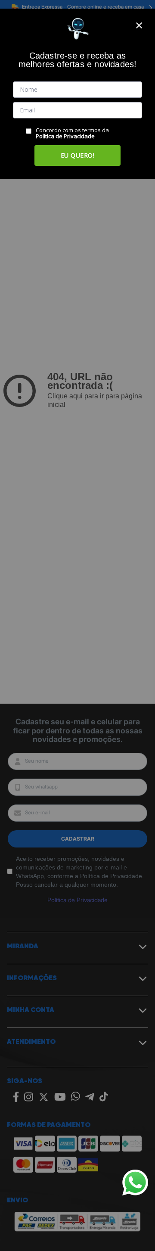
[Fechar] (139, 25)
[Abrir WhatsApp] (135, 1182)
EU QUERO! (78, 155)
